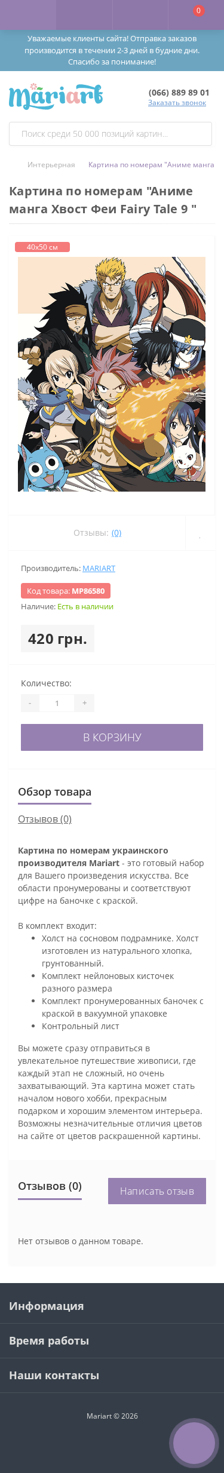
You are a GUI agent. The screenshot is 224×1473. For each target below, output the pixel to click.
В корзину (112, 737)
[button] (140, 15)
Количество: (46, 683)
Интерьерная (51, 164)
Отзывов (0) (45, 819)
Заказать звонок (177, 102)
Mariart (98, 568)
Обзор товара (54, 791)
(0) (116, 532)
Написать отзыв (157, 1191)
